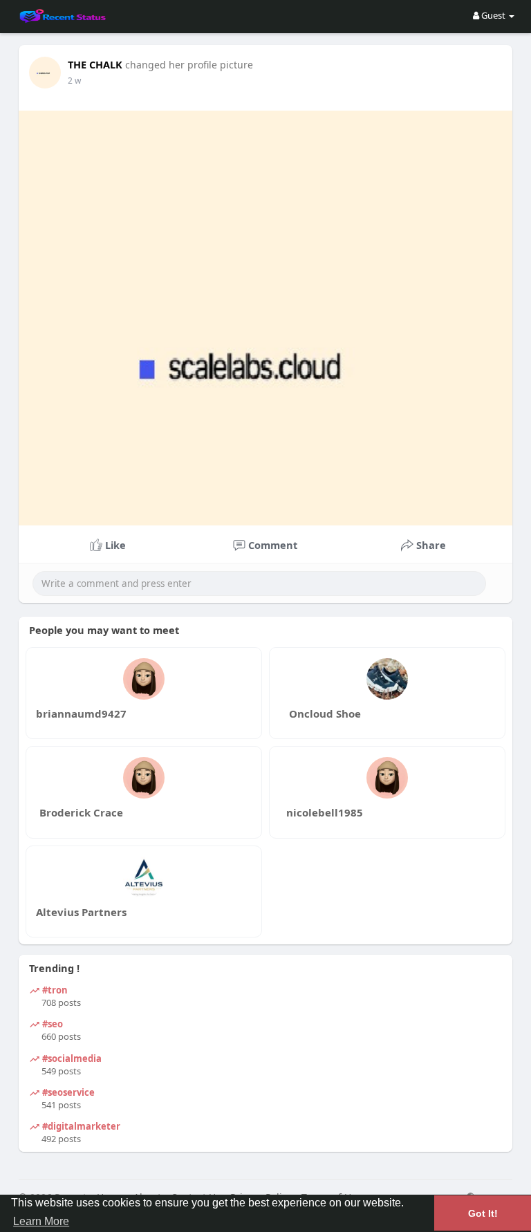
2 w (74, 80)
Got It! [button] (483, 1213)
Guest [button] (493, 15)
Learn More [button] (41, 1221)
